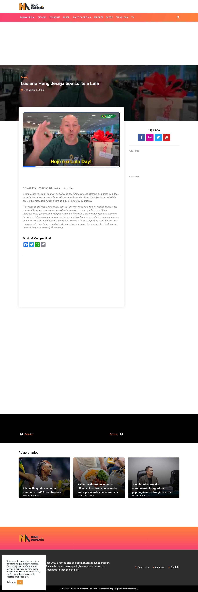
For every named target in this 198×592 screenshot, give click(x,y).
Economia (54, 17)
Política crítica (82, 17)
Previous (14, 480)
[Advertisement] (99, 43)
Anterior (28, 434)
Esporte (98, 17)
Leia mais (11, 582)
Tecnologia (122, 17)
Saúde (109, 17)
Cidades (42, 17)
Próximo (114, 434)
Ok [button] (20, 582)
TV (132, 17)
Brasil (66, 17)
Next (184, 480)
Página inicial (27, 17)
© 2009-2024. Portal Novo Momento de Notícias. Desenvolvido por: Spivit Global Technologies (99, 589)
